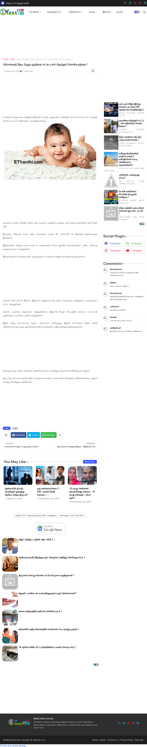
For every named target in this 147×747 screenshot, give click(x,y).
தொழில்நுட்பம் (54, 11)
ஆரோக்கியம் (75, 11)
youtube (136, 250)
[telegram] (145, 3)
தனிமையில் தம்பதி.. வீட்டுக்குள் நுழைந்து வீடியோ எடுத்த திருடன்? (16, 491)
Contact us (112, 740)
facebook (115, 243)
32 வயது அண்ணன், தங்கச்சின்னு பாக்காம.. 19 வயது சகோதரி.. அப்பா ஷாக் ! (82, 493)
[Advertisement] (50, 95)
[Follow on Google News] (50, 532)
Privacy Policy (126, 740)
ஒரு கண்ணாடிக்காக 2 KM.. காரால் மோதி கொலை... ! (48, 491)
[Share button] (60, 435)
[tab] (35, 11)
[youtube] (135, 3)
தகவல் (119, 11)
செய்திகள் (34, 11)
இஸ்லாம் (107, 11)
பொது (92, 11)
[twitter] (130, 3)
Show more (90, 462)
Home (5, 59)
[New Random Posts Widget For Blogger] (96, 665)
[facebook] (125, 3)
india (12, 59)
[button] (137, 11)
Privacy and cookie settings (13, 745)
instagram (115, 250)
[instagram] (140, 3)
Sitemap (139, 740)
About (103, 740)
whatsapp (136, 243)
